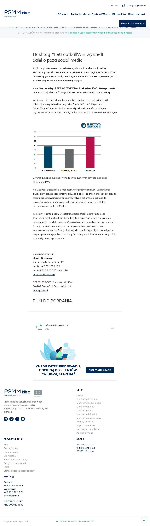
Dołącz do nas (11, 452)
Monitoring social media (88, 402)
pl (112, 5)
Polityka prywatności (15, 463)
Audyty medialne (85, 421)
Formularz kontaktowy (15, 459)
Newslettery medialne (88, 429)
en (116, 5)
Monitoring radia (84, 410)
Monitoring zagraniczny (88, 417)
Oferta (62, 14)
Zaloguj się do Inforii (136, 5)
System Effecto (101, 14)
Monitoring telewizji (86, 414)
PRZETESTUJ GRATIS (100, 370)
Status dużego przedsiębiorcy (19, 470)
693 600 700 (88, 521)
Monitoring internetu (87, 399)
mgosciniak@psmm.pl (44, 274)
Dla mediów (119, 14)
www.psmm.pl (40, 290)
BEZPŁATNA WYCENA (132, 23)
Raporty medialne (85, 425)
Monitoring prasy (85, 406)
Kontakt (140, 14)
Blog (130, 14)
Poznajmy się (11, 448)
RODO (7, 466)
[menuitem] (63, 14)
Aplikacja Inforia (80, 14)
